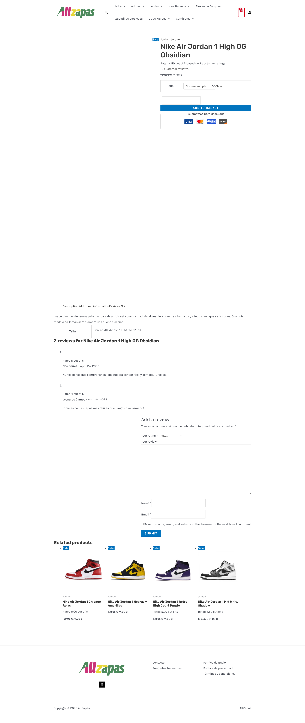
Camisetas (183, 18)
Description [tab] (70, 306)
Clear (218, 86)
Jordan (154, 6)
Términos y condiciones (219, 673)
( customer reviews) (174, 69)
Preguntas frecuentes (167, 668)
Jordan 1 (176, 39)
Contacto (158, 662)
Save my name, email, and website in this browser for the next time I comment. (197, 524)
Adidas (135, 6)
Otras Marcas (157, 18)
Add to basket (206, 108)
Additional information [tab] (93, 306)
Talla (170, 86)
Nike (118, 6)
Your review (150, 441)
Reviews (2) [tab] (117, 306)
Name (146, 503)
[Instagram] (102, 685)
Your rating (149, 435)
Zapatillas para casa (129, 18)
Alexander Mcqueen (209, 6)
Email (146, 514)
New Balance (177, 6)
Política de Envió (214, 662)
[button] (106, 12)
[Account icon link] (249, 12)
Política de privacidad (218, 668)
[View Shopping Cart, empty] (241, 12)
